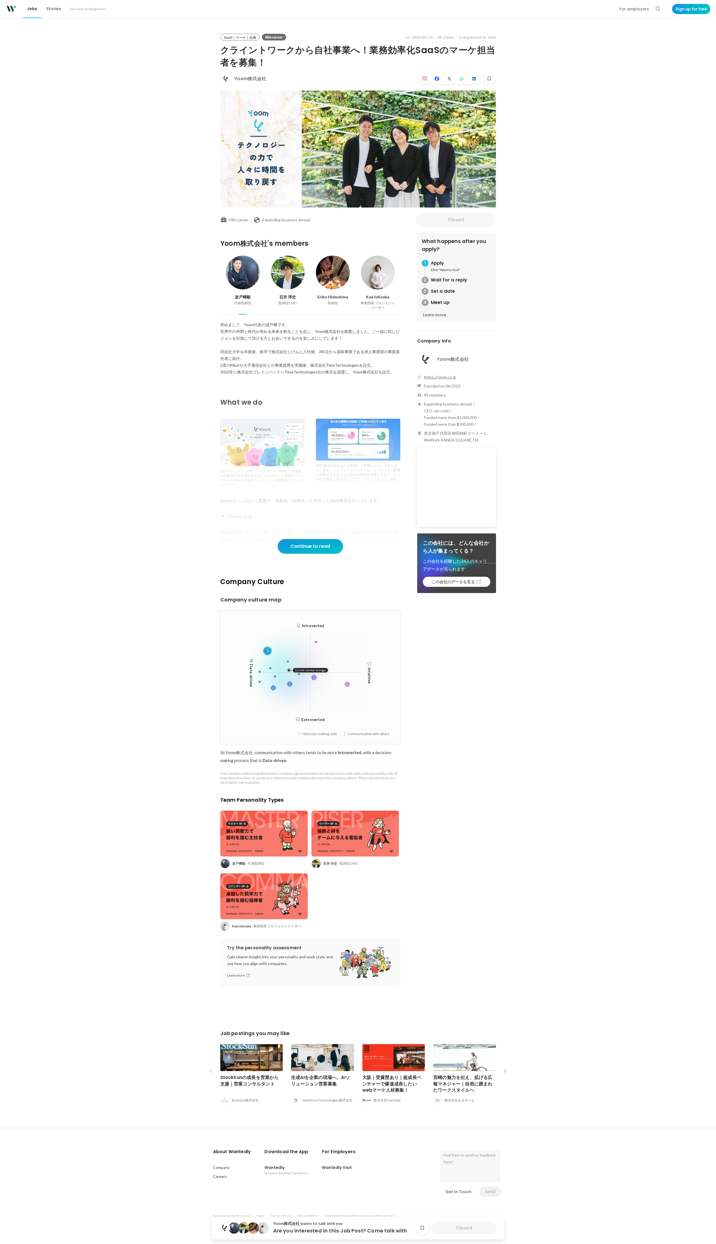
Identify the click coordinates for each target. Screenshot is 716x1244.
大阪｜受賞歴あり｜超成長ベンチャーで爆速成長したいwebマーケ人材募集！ (392, 1083)
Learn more (434, 315)
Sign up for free (691, 9)
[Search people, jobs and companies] (658, 9)
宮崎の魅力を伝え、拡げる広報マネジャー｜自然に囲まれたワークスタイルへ (463, 1083)
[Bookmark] (489, 78)
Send (490, 1192)
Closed (456, 220)
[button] (232, 1151)
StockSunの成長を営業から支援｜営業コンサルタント (249, 1080)
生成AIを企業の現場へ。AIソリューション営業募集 (320, 1080)
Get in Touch (458, 1192)
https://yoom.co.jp (440, 377)
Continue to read (310, 546)
